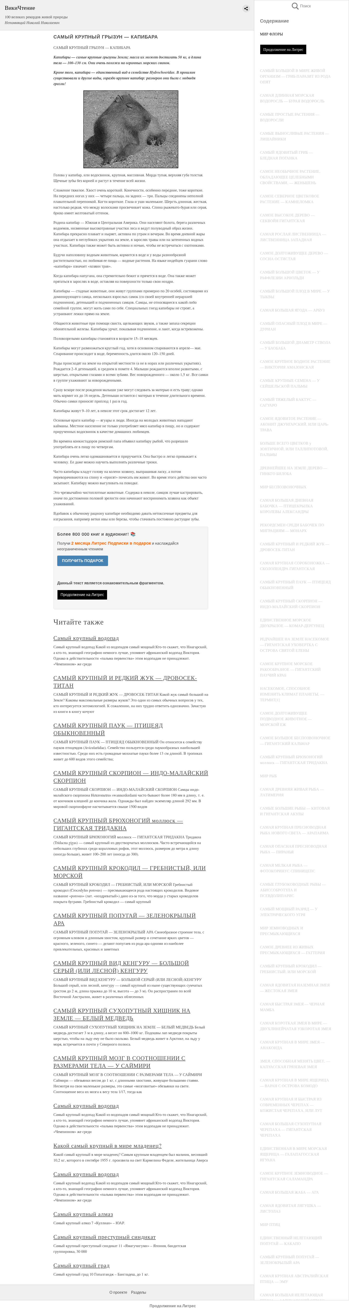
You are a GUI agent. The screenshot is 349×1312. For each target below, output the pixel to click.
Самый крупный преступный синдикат (104, 1236)
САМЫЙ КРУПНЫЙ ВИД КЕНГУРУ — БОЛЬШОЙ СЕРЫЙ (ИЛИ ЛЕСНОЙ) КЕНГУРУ (121, 966)
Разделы (138, 1292)
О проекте (118, 1292)
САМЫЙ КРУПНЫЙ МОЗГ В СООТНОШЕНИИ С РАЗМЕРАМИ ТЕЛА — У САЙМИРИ (119, 1061)
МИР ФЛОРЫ (271, 33)
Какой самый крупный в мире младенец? (107, 1145)
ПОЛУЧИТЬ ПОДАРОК (82, 561)
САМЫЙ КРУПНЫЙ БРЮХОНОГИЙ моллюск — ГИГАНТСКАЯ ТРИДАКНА (118, 824)
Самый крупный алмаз (83, 1214)
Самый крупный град (81, 1265)
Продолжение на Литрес (283, 49)
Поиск (301, 6)
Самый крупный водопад (86, 638)
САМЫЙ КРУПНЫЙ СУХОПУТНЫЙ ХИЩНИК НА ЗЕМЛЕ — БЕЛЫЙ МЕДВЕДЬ (121, 1014)
